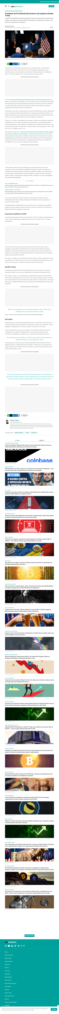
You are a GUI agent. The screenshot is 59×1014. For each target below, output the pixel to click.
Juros (27, 432)
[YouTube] (9, 946)
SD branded (8, 986)
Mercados (33, 432)
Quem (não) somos (9, 996)
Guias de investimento (10, 983)
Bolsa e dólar (8, 958)
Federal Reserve (19, 432)
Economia (7, 970)
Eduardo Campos (9, 26)
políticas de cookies (29, 1010)
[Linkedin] (12, 946)
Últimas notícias (9, 955)
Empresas (7, 964)
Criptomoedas (8, 961)
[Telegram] (18, 946)
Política (7, 967)
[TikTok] (15, 946)
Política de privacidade (11, 1002)
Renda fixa (7, 974)
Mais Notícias (29, 935)
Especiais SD (8, 980)
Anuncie (7, 989)
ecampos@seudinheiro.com (16, 422)
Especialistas (8, 977)
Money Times (8, 992)
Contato (7, 999)
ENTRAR (51, 6)
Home (6, 952)
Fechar (54, 1009)
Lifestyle (7, 1005)
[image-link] (29, 455)
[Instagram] (6, 946)
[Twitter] (21, 946)
